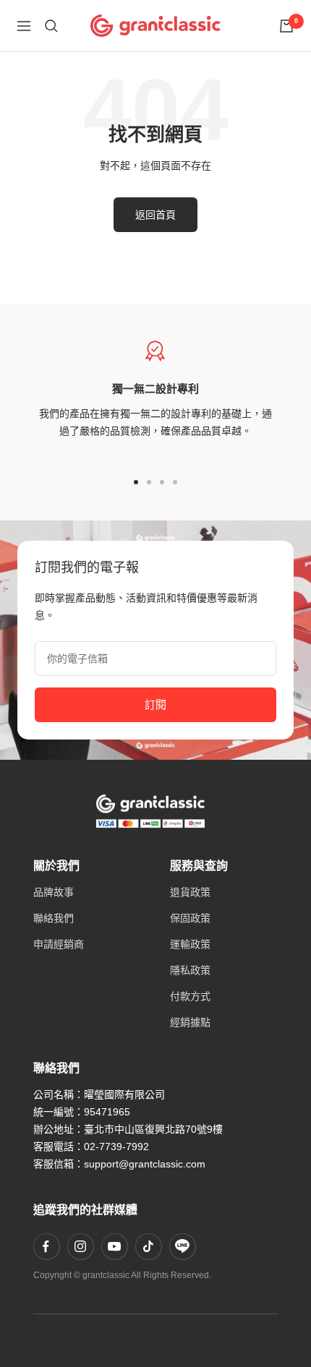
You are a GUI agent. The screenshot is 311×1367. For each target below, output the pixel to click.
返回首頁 (155, 214)
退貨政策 (190, 892)
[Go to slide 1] (136, 482)
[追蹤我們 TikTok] (148, 1246)
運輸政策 (190, 944)
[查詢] (51, 26)
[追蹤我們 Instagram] (80, 1246)
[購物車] (286, 26)
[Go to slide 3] (162, 482)
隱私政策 (190, 970)
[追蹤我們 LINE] (182, 1246)
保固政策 (190, 918)
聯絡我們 (53, 918)
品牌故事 (53, 892)
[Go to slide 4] (175, 482)
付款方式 (190, 996)
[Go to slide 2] (149, 482)
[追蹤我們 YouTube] (114, 1246)
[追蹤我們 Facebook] (46, 1246)
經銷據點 (190, 1022)
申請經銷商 (58, 944)
